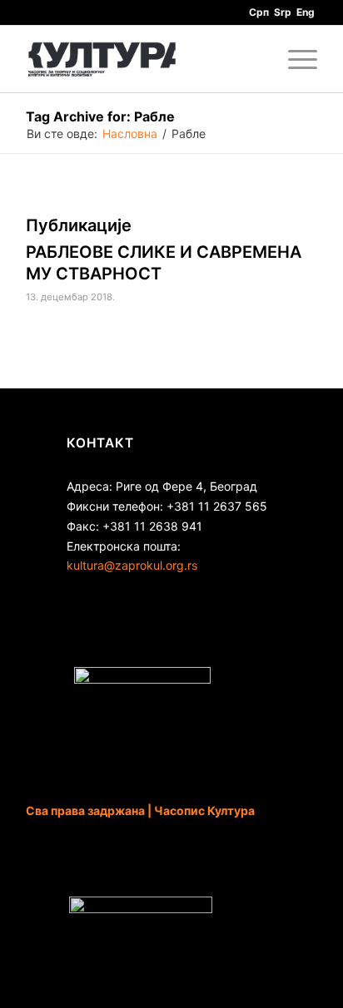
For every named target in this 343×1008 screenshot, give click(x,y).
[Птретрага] (255, 59)
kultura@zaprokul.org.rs (132, 565)
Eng (305, 12)
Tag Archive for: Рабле (100, 116)
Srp (282, 12)
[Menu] (294, 59)
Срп (259, 12)
